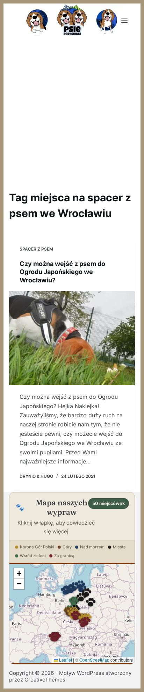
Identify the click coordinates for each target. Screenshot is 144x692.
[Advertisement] (72, 113)
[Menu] (124, 20)
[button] (74, 602)
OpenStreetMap (94, 660)
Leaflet (65, 660)
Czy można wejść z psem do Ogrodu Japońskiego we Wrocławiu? (62, 272)
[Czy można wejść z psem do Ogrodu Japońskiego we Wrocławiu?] (72, 338)
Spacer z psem (36, 249)
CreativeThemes (44, 679)
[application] (71, 613)
